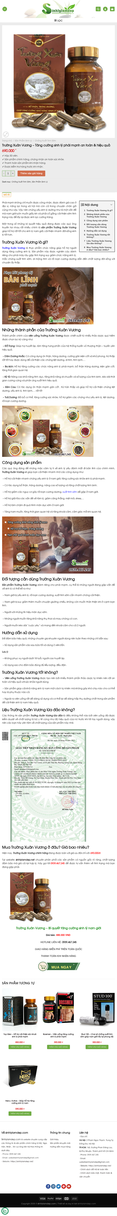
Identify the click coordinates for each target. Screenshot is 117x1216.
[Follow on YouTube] (68, 1186)
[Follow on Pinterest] (63, 1186)
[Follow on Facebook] (48, 1186)
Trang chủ (7, 140)
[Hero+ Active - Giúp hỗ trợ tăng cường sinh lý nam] (20, 1076)
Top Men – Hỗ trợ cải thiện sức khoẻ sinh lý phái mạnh (20, 1035)
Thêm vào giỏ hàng (31, 173)
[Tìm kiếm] (98, 9)
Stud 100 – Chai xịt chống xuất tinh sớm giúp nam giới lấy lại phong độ (96, 1035)
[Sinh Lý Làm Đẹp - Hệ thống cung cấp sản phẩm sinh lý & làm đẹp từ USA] (58, 9)
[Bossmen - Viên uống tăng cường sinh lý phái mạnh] (58, 1009)
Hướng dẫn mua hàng (60, 1146)
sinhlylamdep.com (87, 1203)
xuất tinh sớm (69, 491)
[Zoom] (6, 134)
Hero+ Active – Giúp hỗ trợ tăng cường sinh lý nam (20, 1101)
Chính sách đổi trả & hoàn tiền (94, 1169)
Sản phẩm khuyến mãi (60, 1143)
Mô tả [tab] (7, 194)
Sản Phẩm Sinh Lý (23, 140)
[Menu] (4, 9)
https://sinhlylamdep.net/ (22, 1161)
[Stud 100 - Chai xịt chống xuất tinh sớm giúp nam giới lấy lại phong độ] (97, 1009)
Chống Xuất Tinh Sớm (45, 140)
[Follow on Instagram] (53, 1186)
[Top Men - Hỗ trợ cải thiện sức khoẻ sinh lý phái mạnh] (20, 1009)
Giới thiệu (54, 1139)
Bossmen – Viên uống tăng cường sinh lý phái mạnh (58, 1035)
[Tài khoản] (105, 9)
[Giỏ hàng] (112, 9)
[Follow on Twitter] (58, 1186)
